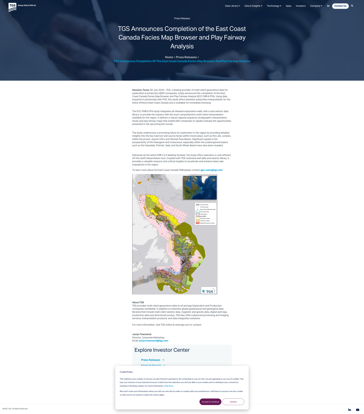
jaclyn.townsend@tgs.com (153, 340)
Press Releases (186, 58)
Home (169, 58)
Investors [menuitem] (301, 6)
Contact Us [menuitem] (340, 6)
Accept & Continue (210, 401)
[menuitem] (232, 6)
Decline (233, 401)
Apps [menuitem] (288, 6)
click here (168, 386)
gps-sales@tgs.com (212, 170)
